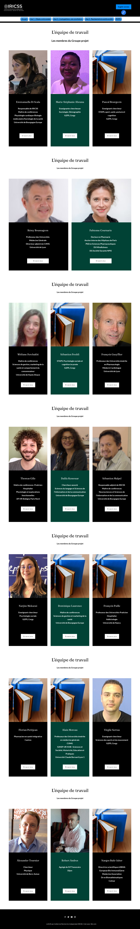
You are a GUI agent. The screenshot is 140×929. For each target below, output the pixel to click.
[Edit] (123, 12)
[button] (112, 135)
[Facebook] (65, 917)
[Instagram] (75, 917)
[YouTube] (72, 917)
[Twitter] (68, 917)
